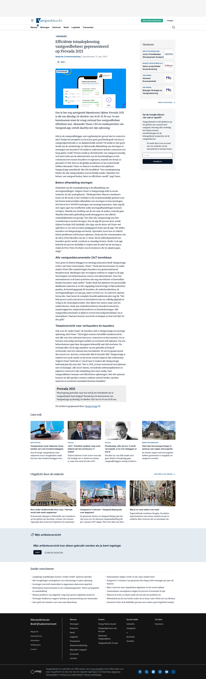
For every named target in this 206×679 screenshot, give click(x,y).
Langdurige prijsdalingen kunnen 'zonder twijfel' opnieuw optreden (62, 577)
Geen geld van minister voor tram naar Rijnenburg (54, 602)
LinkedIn (130, 624)
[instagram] (160, 672)
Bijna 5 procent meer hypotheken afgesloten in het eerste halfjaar (135, 587)
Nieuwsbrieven (40, 619)
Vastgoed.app (91, 406)
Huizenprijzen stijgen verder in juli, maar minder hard (130, 577)
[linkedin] (153, 672)
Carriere (73, 658)
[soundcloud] (173, 672)
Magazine (34, 632)
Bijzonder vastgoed (78, 650)
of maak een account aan (53, 552)
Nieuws (73, 619)
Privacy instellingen (93, 675)
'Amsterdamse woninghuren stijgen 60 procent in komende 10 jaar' (136, 591)
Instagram (131, 628)
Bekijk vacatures (165, 102)
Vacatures (159, 624)
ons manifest (98, 669)
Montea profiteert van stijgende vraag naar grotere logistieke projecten (63, 595)
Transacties (75, 641)
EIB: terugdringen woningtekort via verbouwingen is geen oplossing (62, 580)
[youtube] (167, 672)
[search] (173, 27)
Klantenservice (36, 636)
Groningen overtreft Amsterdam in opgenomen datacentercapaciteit (62, 584)
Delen (63, 62)
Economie (74, 654)
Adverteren (35, 640)
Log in (37, 552)
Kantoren (74, 628)
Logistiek (74, 637)
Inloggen (170, 20)
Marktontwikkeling (78, 645)
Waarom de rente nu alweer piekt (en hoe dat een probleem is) (134, 595)
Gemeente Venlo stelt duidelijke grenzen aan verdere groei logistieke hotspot (140, 602)
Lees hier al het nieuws (163, 474)
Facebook (130, 637)
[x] (146, 672)
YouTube (130, 641)
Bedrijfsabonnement (43, 623)
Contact (34, 649)
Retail (72, 632)
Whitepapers (36, 645)
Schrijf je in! (157, 161)
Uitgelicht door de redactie (47, 474)
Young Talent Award (107, 624)
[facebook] (140, 672)
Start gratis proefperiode (152, 20)
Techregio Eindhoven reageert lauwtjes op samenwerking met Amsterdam (65, 598)
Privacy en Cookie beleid (71, 675)
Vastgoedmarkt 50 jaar (108, 643)
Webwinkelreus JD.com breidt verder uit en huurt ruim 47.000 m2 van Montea (141, 598)
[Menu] (32, 20)
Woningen (74, 624)
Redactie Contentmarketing (67, 56)
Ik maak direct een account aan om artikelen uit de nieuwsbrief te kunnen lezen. (159, 146)
